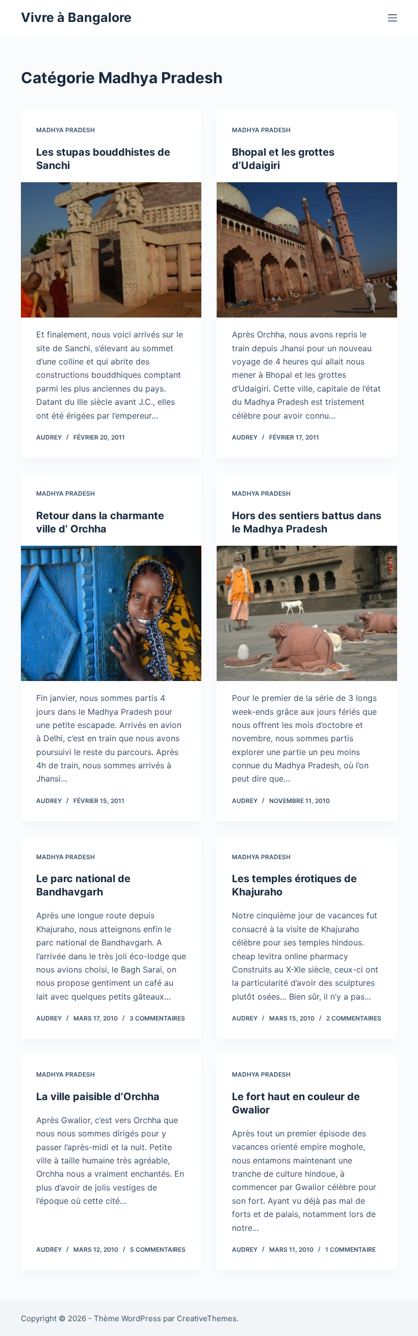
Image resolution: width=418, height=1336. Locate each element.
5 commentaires (158, 1249)
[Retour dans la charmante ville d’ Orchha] (111, 614)
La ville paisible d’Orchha (98, 1096)
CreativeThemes (207, 1318)
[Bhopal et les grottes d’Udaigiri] (307, 250)
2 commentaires (353, 1018)
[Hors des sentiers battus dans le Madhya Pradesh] (307, 614)
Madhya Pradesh (65, 130)
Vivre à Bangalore (76, 17)
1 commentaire (350, 1249)
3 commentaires (157, 1018)
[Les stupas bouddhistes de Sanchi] (111, 250)
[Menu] (392, 17)
